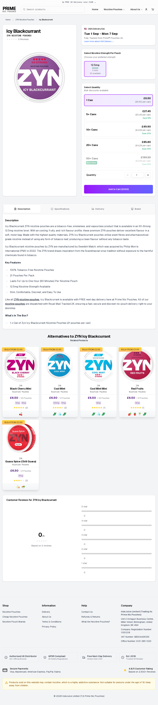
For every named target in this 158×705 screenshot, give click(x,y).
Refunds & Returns (90, 616)
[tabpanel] (79, 271)
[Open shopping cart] (153, 9)
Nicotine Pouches (113, 9)
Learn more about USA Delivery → (99, 41)
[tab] (22, 209)
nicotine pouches (15, 303)
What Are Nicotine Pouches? (95, 621)
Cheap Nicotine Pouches (14, 616)
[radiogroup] (118, 69)
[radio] (95, 69)
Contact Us (87, 611)
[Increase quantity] (148, 175)
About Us (135, 9)
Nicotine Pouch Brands (13, 621)
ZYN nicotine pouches (26, 299)
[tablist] (79, 209)
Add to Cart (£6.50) (118, 189)
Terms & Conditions (51, 621)
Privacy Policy (49, 626)
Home (95, 9)
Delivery (46, 611)
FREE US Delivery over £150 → (80, 2)
